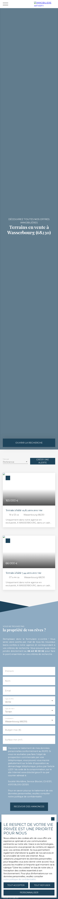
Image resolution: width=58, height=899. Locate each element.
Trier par (6, 459)
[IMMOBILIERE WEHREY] (45, 4)
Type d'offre (9, 699)
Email (8, 690)
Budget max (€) (13, 730)
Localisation (9, 718)
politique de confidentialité (28, 796)
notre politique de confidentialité (20, 879)
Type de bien (9, 708)
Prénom (9, 671)
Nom (7, 681)
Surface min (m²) (13, 739)
